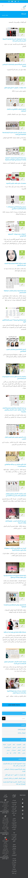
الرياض (19, 747)
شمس (23, 752)
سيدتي (8, 750)
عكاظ (19, 752)
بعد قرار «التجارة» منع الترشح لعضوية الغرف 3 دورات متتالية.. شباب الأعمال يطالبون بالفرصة (14, 409)
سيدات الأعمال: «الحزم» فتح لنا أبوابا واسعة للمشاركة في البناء (14, 866)
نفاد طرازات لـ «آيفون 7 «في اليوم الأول (15, 87)
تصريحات (14, 750)
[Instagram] (22, 810)
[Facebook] (22, 799)
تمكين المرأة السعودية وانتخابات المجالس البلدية (14, 824)
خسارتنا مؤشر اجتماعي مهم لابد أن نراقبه (15, 632)
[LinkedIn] (22, 817)
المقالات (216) (21, 733)
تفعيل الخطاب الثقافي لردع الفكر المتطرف (14, 778)
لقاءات (14, 752)
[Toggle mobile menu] (2, 5)
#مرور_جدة (5, 840)
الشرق (14, 747)
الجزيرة (9, 744)
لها (10, 752)
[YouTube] (22, 806)
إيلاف (24, 744)
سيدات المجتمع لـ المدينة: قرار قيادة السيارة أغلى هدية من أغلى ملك (14, 808)
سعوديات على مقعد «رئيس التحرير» (16, 183)
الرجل (23, 747)
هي (7, 752)
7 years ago (5, 812)
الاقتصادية (19, 744)
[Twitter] (22, 803)
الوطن (19, 750)
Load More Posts (14, 705)
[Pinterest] (22, 814)
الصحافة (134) (21, 729)
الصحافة (12, 29)
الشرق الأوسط (7, 747)
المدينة (23, 750)
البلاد (14, 744)
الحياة (4, 744)
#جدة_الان (5, 856)
